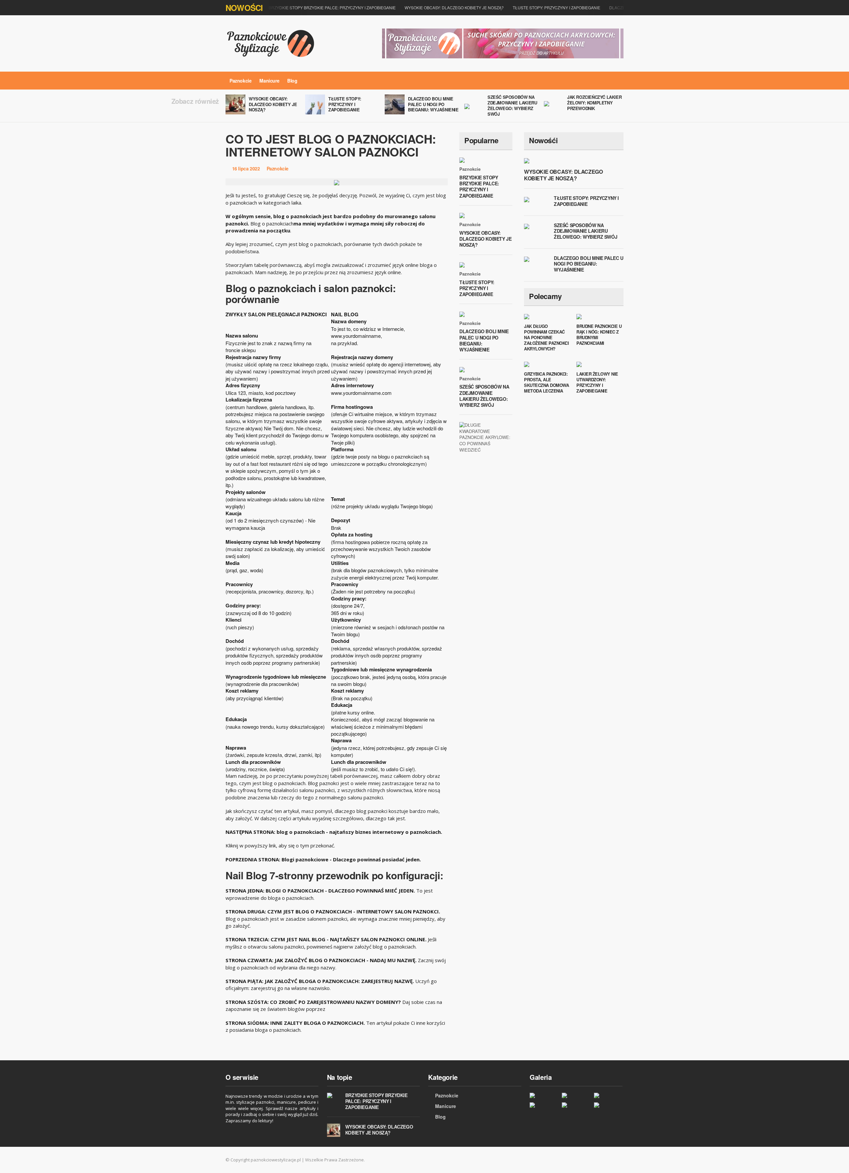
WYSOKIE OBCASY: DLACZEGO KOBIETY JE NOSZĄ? (454, 7)
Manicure (269, 80)
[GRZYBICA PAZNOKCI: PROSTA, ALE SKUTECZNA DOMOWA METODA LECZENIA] (576, 1104)
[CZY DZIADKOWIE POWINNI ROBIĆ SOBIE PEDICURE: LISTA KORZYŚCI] (608, 1095)
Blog (292, 80)
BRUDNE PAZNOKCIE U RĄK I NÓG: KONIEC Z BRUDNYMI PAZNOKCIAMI (598, 334)
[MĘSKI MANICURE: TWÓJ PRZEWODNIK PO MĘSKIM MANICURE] (576, 1095)
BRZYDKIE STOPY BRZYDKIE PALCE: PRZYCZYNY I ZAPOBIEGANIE (332, 7)
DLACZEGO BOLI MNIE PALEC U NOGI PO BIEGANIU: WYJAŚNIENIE (433, 104)
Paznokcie (240, 80)
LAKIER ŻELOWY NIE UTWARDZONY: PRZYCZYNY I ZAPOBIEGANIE (597, 382)
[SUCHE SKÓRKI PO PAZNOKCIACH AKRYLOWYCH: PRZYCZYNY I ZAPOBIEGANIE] (502, 42)
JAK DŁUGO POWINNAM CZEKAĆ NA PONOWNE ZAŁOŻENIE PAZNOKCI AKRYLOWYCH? (546, 337)
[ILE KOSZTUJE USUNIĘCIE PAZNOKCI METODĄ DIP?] (544, 1104)
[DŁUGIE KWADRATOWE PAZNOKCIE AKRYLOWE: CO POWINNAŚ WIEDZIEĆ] (485, 437)
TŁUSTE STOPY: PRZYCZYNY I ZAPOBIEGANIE (556, 7)
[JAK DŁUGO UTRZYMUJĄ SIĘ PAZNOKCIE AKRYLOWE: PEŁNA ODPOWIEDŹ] (608, 1104)
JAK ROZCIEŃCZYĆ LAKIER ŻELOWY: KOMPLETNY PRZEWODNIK (594, 102)
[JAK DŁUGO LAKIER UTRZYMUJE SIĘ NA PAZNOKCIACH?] (544, 1095)
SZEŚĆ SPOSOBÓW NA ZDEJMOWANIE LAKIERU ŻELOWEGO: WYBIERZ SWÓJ (512, 105)
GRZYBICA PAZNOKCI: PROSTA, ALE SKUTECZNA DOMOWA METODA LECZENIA (546, 382)
